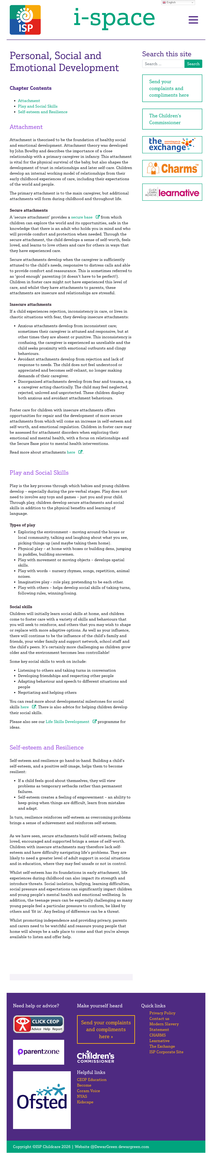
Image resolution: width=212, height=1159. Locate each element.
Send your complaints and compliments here (169, 88)
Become (84, 1085)
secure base (82, 217)
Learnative (159, 1040)
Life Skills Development (67, 721)
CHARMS (157, 1035)
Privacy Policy (162, 1012)
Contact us (159, 1018)
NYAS (82, 1096)
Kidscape (85, 1101)
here (71, 452)
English (171, 2)
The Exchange (162, 1046)
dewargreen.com (133, 1146)
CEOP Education (92, 1079)
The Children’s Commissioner (165, 119)
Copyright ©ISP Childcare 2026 (42, 1146)
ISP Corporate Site (166, 1051)
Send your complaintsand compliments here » (106, 1029)
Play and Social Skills (38, 106)
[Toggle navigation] (193, 20)
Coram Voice (88, 1090)
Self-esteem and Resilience (42, 111)
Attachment (29, 100)
